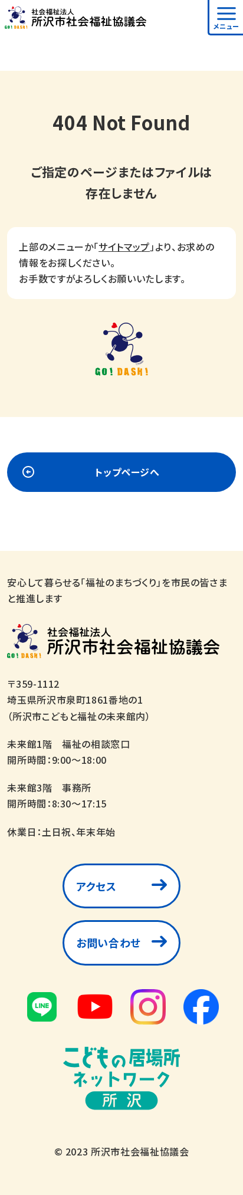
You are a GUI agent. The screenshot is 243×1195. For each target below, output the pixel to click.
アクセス (96, 886)
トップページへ (127, 472)
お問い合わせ (108, 942)
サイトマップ (124, 246)
